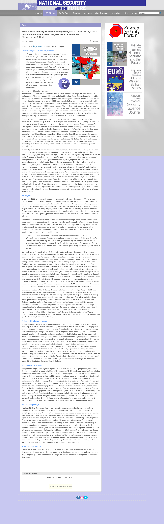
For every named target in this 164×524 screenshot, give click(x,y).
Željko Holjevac (39, 46)
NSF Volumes (50, 13)
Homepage (38, 13)
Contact (134, 13)
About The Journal (101, 13)
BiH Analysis (116, 13)
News (126, 13)
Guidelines (76, 13)
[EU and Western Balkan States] (124, 79)
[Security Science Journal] (124, 104)
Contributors (88, 13)
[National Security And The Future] (82, 4)
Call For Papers (64, 13)
